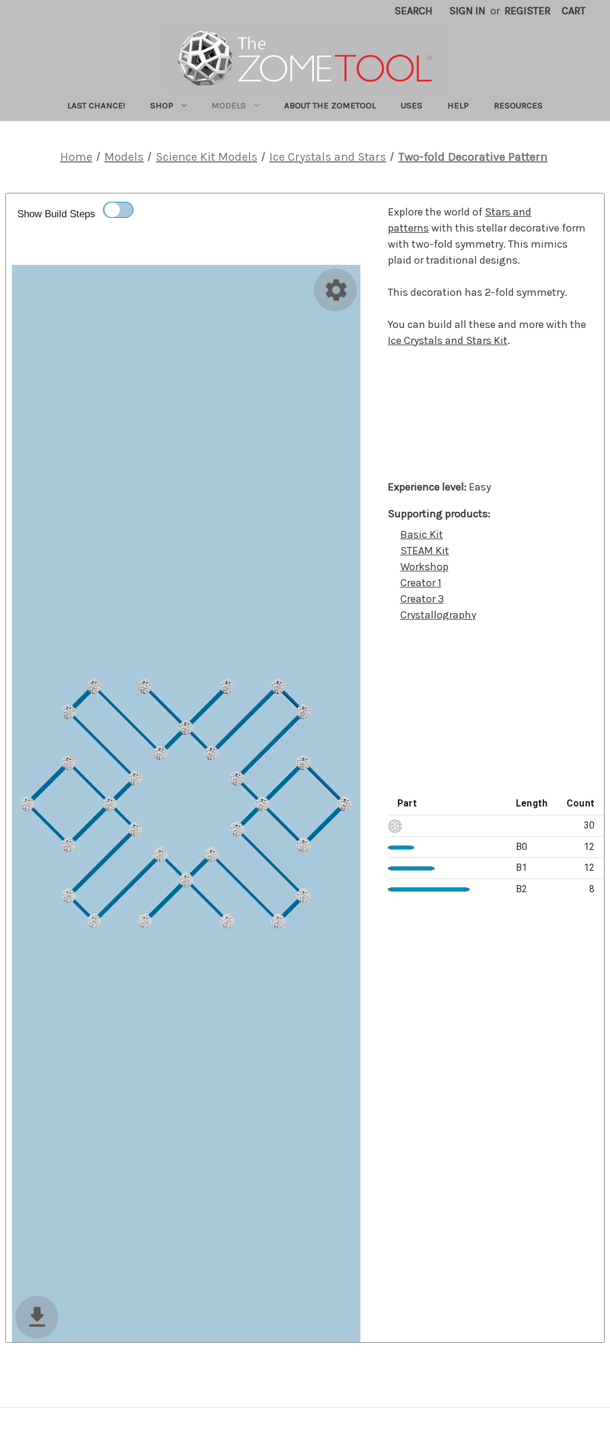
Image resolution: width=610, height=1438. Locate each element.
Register (527, 10)
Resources (518, 105)
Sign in (467, 10)
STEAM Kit (424, 550)
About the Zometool (330, 105)
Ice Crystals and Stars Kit (448, 340)
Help (458, 105)
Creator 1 (420, 582)
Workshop (424, 566)
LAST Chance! (96, 105)
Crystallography (438, 614)
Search (413, 10)
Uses (411, 105)
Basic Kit (421, 534)
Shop (161, 105)
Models (228, 105)
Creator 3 (422, 598)
